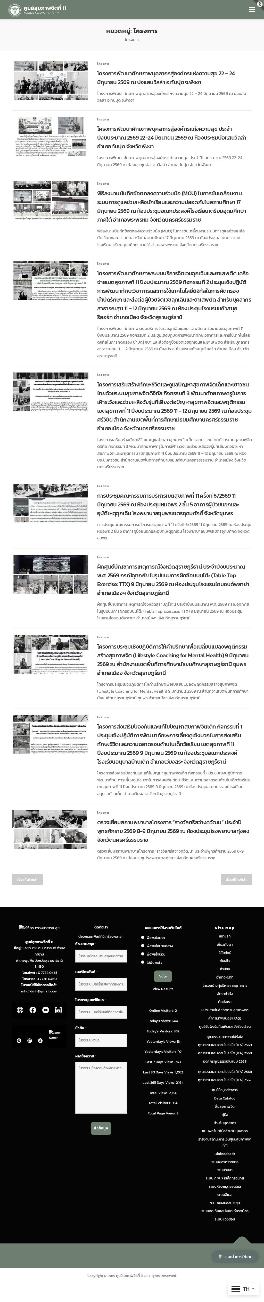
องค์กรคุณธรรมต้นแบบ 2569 (224, 1061)
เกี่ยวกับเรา (225, 944)
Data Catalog (224, 1098)
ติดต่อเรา (225, 1002)
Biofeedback (224, 1154)
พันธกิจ (224, 961)
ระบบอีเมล (224, 1195)
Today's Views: (160, 1021)
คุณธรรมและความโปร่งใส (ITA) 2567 (225, 1080)
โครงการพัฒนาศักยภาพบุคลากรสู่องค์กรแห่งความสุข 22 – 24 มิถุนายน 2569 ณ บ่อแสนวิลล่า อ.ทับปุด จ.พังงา (166, 77)
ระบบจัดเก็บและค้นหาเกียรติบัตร (225, 1211)
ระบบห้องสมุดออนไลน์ (225, 1186)
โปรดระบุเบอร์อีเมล (90, 1000)
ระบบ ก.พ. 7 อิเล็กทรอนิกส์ (225, 1178)
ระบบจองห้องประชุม (225, 1203)
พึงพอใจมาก (156, 938)
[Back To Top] (242, 1243)
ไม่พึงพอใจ (154, 962)
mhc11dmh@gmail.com (39, 991)
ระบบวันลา (225, 1170)
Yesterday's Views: (161, 1041)
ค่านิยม (225, 969)
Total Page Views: (162, 1113)
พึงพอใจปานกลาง (160, 946)
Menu (251, 10)
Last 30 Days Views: (159, 1072)
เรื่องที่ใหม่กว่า (236, 879)
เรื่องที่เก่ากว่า (27, 879)
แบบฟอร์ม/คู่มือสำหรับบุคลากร (225, 1131)
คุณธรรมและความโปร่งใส (225, 1037)
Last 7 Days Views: (160, 1062)
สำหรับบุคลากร (225, 1123)
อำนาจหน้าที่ (224, 977)
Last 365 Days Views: (159, 1082)
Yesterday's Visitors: (161, 1051)
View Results (163, 989)
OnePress (143, 1255)
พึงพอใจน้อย (156, 954)
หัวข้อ (80, 1028)
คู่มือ (225, 1115)
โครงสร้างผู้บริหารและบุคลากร (225, 985)
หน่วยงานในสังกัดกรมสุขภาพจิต (225, 1010)
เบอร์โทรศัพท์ (86, 972)
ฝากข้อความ (85, 1056)
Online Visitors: (162, 1010)
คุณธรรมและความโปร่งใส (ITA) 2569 (225, 1045)
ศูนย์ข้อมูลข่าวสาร (225, 1090)
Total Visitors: (160, 1103)
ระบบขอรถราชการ (224, 1162)
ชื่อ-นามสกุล (85, 944)
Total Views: (159, 1093)
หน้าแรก (225, 936)
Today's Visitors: (160, 1031)
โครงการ (103, 64)
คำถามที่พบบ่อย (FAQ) (224, 1018)
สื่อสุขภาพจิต (225, 1106)
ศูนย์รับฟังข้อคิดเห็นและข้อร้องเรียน (225, 1026)
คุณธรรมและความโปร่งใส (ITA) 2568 (225, 1071)
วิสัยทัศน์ (225, 953)
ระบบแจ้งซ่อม (225, 1219)
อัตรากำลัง (225, 994)
